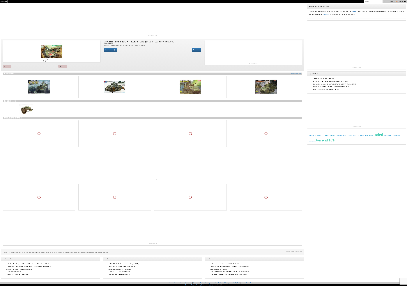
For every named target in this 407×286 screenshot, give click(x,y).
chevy (311, 135)
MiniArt (201, 283)
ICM (234, 283)
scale (354, 135)
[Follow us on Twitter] (404, 1)
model (388, 135)
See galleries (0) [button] (110, 50)
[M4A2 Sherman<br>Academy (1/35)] (190, 86)
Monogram (228, 283)
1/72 (314, 135)
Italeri (174, 283)
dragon (370, 135)
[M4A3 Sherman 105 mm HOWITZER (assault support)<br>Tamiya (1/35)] (114, 86)
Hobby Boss (245, 283)
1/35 (358, 135)
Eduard (216, 283)
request (353, 11)
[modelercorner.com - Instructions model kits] (4, 1)
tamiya (321, 140)
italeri (378, 135)
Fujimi (252, 283)
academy (341, 135)
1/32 (321, 135)
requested (326, 14)
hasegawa (312, 141)
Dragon (195, 283)
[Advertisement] (65, 19)
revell (331, 140)
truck (362, 135)
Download (196, 50)
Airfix (221, 283)
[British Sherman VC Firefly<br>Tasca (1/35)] (39, 86)
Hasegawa (209, 283)
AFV (238, 283)
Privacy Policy (200, 285)
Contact (210, 285)
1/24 (384, 135)
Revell (163, 283)
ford (336, 135)
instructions (329, 135)
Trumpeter (188, 283)
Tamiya (169, 283)
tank (365, 135)
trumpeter (349, 135)
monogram (396, 135)
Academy (180, 283)
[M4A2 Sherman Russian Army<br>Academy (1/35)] (266, 86)
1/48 (318, 135)
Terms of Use (189, 285)
